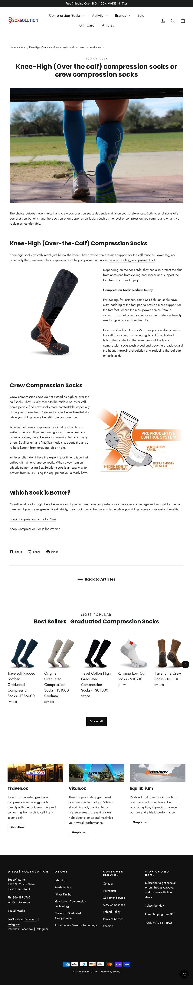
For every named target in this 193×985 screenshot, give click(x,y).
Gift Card (86, 25)
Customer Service (114, 897)
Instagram (14, 924)
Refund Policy (111, 912)
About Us (61, 880)
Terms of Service (113, 919)
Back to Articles (100, 579)
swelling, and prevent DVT (136, 260)
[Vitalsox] (96, 773)
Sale (140, 15)
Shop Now (17, 827)
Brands (121, 15)
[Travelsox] (35, 773)
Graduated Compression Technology (70, 903)
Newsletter (109, 890)
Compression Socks (65, 15)
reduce (113, 260)
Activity (98, 15)
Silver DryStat (63, 894)
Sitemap (108, 926)
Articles (108, 25)
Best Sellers (50, 621)
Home (13, 47)
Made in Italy (63, 887)
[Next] (185, 664)
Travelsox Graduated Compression (68, 915)
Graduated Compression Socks (114, 621)
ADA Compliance (114, 905)
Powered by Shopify (110, 971)
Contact (108, 883)
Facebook (31, 919)
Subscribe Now (155, 905)
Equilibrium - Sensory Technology (76, 925)
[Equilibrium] (157, 773)
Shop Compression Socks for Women (35, 529)
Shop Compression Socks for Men (33, 519)
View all (96, 721)
